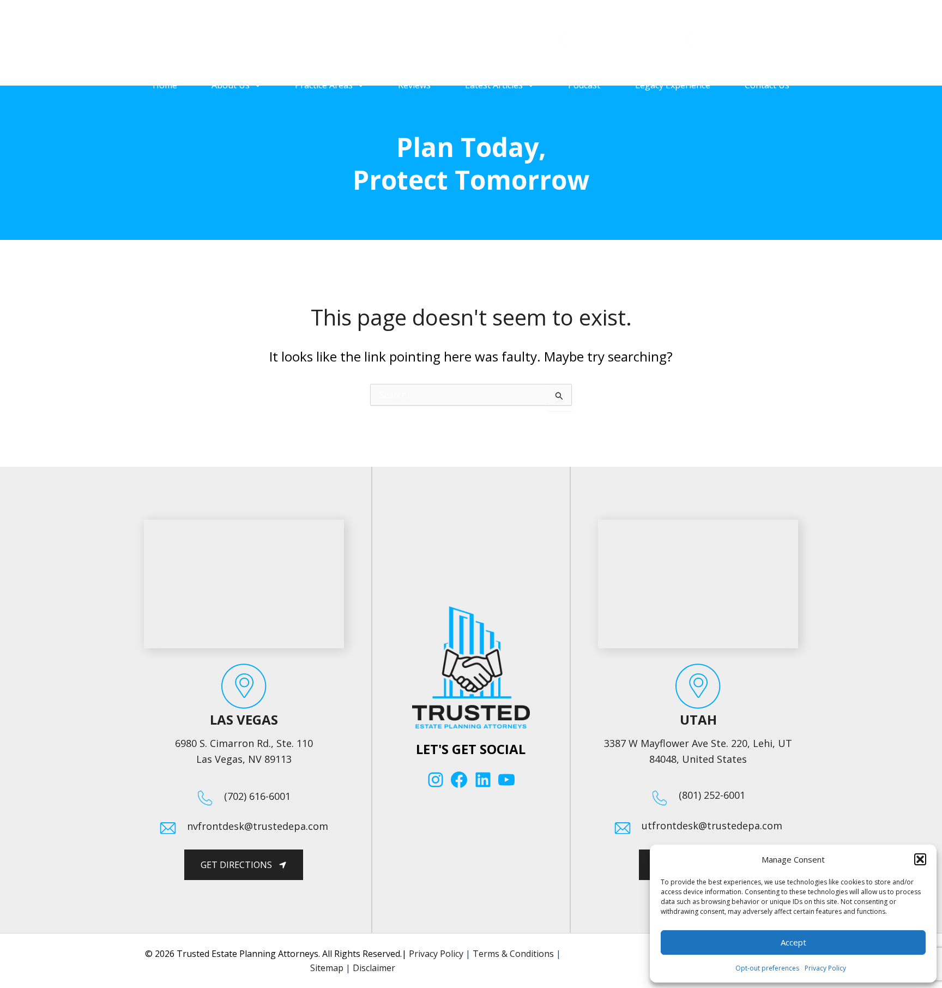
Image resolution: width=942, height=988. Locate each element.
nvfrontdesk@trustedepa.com (257, 826)
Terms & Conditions (513, 954)
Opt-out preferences (767, 968)
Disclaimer (374, 968)
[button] (920, 859)
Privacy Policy (825, 968)
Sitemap (326, 968)
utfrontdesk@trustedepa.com (712, 825)
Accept (793, 942)
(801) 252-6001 (761, 47)
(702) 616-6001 (634, 47)
